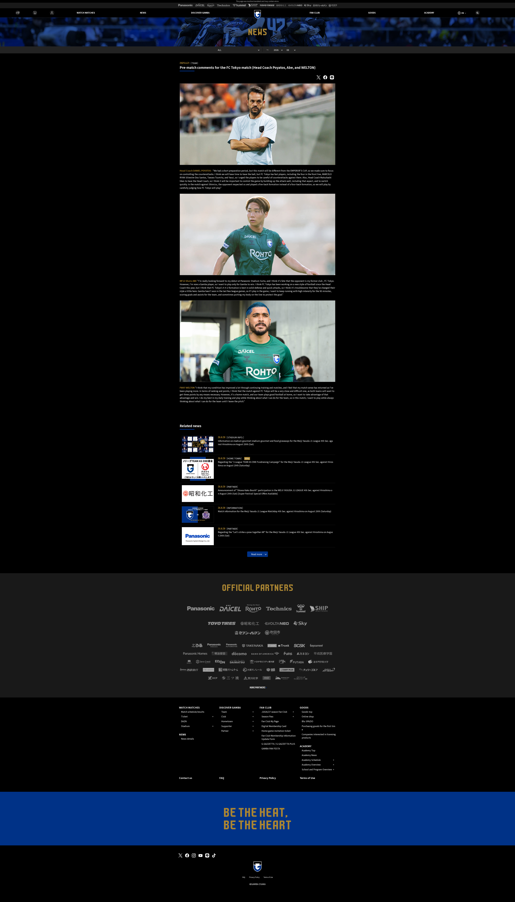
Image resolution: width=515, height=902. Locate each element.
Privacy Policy (268, 778)
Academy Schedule (311, 759)
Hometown (227, 721)
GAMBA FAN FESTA (271, 748)
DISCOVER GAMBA (200, 12)
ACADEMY (429, 12)
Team (224, 711)
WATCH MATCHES (86, 12)
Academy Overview (311, 764)
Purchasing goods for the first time (318, 727)
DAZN (184, 721)
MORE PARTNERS (257, 687)
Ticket (184, 716)
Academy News (309, 755)
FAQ (221, 778)
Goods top (307, 711)
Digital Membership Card (274, 726)
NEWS (143, 12)
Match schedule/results (192, 711)
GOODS (372, 12)
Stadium (185, 726)
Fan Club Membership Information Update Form (279, 737)
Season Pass (267, 716)
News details (187, 738)
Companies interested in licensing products (319, 736)
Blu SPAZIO (307, 721)
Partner (225, 730)
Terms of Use (307, 778)
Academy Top (308, 750)
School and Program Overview (317, 769)
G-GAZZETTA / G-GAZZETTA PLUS (278, 743)
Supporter (226, 726)
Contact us (185, 778)
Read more (256, 554)
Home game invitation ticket (276, 730)
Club (223, 716)
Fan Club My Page (270, 721)
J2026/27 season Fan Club (274, 711)
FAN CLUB (315, 12)
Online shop (308, 716)
